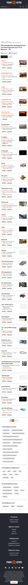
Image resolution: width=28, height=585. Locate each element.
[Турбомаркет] (14, 378)
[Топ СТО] (14, 2)
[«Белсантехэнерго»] (14, 264)
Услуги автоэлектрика (8, 461)
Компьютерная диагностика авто (10, 436)
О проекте (14, 541)
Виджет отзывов (14, 519)
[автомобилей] (14, 389)
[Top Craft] (14, 354)
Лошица (16, 493)
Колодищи (16, 487)
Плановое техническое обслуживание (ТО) (12, 439)
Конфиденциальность (14, 543)
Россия (14, 531)
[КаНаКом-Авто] (14, 343)
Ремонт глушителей (7, 449)
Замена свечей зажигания (18, 433)
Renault (4, 474)
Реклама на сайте (14, 553)
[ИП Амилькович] (14, 286)
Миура (12, 506)
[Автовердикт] (14, 320)
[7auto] (14, 231)
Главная (2, 41)
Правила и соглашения (14, 545)
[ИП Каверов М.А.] (14, 275)
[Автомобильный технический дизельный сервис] (14, 366)
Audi (4, 471)
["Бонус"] (14, 218)
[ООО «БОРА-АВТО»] (14, 308)
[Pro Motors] (14, 400)
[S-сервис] (14, 141)
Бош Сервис (5, 506)
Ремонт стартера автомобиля (9, 455)
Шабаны (5, 496)
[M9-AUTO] (14, 179)
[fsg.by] (14, 167)
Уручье (22, 490)
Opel (20, 471)
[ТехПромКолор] (14, 103)
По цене (10, 56)
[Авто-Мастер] (14, 116)
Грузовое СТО (6, 430)
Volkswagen (5, 477)
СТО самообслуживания (8, 458)
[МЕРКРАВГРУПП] (14, 78)
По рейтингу (4, 56)
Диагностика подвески (17, 430)
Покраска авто (6, 442)
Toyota (16, 474)
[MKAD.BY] (14, 242)
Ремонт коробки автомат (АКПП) (10, 452)
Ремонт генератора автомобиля (10, 445)
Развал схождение (17, 442)
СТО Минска (7, 41)
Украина (14, 529)
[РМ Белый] (14, 206)
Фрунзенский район (7, 493)
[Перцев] (14, 253)
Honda (14, 471)
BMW (9, 471)
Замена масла (6, 433)
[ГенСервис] (14, 154)
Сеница (16, 490)
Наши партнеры (14, 521)
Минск (8, 6)
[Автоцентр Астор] (14, 193)
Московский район (7, 490)
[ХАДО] (14, 91)
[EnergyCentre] (14, 128)
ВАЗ (12, 477)
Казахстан (14, 533)
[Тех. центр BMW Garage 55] (14, 331)
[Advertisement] (14, 23)
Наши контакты (14, 555)
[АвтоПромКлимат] (14, 411)
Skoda (10, 474)
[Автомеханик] (14, 297)
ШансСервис (20, 506)
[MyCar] (14, 64)
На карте (14, 582)
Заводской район (7, 487)
